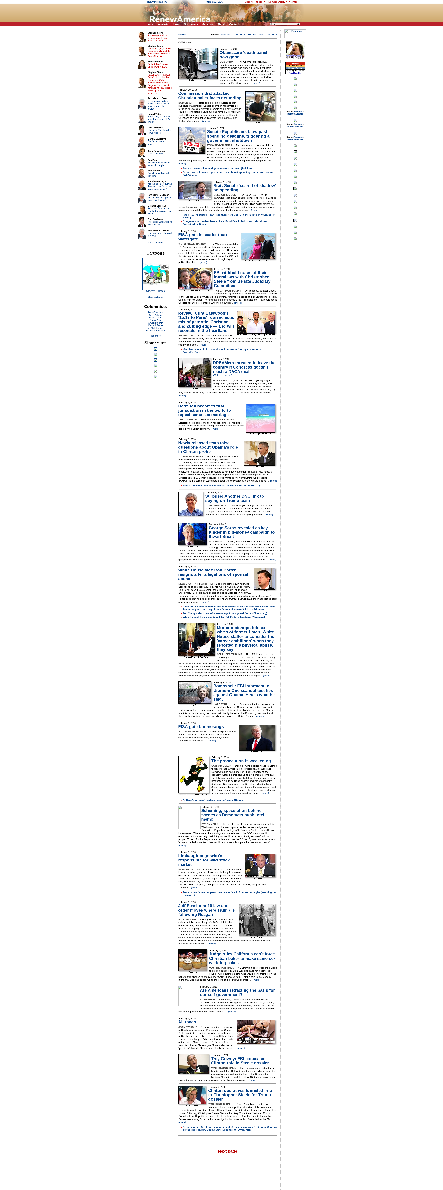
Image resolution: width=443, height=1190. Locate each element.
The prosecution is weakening (241, 760)
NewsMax (295, 63)
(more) (256, 83)
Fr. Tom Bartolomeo (155, 330)
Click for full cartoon (155, 291)
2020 (261, 34)
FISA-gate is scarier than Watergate (202, 236)
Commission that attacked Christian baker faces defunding (210, 95)
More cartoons (155, 297)
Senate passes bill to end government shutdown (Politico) (217, 168)
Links (176, 24)
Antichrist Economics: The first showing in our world (159, 211)
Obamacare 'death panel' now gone (244, 54)
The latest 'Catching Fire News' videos (160, 131)
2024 (236, 34)
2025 (229, 34)
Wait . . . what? (222, 375)
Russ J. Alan (155, 317)
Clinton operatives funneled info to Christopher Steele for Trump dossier (240, 1094)
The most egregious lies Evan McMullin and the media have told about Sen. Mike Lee (160, 52)
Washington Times (295, 71)
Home (149, 24)
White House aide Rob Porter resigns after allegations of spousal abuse (213, 574)
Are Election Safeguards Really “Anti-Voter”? (160, 198)
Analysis (163, 24)
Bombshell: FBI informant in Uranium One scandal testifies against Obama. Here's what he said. (244, 692)
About (221, 24)
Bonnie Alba (155, 320)
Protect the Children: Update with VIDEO (158, 65)
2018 (274, 34)
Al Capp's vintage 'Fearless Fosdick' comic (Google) (214, 799)
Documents (191, 24)
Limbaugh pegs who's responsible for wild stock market (204, 860)
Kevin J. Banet (155, 325)
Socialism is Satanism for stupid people (159, 164)
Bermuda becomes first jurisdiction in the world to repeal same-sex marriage (204, 410)
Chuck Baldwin (155, 322)
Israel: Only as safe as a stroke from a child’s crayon (159, 119)
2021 (255, 34)
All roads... (189, 1022)
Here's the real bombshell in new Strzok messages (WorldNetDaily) (222, 485)
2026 (223, 34)
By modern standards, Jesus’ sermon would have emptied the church (159, 105)
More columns (155, 242)
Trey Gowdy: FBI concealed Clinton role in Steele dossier (240, 1060)
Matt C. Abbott (155, 312)
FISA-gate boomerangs (201, 726)
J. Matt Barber (155, 328)
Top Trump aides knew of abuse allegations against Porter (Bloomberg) (225, 613)
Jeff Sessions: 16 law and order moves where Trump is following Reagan (206, 910)
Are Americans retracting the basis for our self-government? (237, 992)
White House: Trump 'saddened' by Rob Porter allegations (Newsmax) (224, 617)
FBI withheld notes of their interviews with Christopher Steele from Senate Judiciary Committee (242, 279)
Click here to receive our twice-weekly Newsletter (271, 2)
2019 (268, 34)
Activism (207, 24)
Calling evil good (156, 153)
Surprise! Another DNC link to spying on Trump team (234, 498)
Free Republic (295, 73)
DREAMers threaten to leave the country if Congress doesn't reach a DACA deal (244, 367)
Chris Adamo (155, 315)
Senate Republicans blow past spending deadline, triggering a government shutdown (238, 136)
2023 (242, 34)
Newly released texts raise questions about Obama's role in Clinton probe (208, 447)
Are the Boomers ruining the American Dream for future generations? (160, 186)
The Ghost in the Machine (156, 142)
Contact (234, 24)
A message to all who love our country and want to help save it (158, 38)
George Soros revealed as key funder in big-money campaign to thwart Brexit (242, 532)
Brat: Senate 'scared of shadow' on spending (244, 187)
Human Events (295, 68)
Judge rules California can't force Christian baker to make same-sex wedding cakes (242, 958)
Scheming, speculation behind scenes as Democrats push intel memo (232, 814)
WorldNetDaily (295, 66)
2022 (248, 34)
